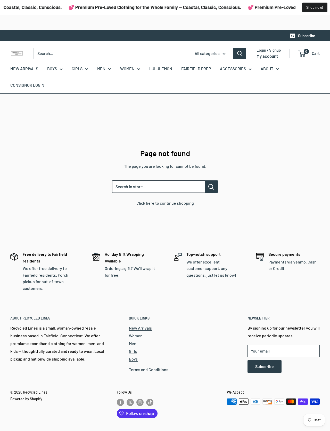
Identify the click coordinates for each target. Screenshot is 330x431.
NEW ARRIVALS (24, 68)
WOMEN (127, 68)
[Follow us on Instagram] (140, 402)
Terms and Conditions (148, 369)
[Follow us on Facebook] (120, 402)
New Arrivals (140, 327)
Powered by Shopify (26, 399)
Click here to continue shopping (165, 203)
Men (132, 343)
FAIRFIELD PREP (196, 68)
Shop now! (314, 7)
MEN (101, 68)
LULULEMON (160, 68)
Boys (133, 358)
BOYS (52, 68)
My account (267, 56)
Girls (133, 351)
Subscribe (306, 35)
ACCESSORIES (233, 68)
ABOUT (267, 68)
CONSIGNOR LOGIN (27, 85)
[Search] (239, 53)
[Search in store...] (211, 186)
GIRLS (77, 68)
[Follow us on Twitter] (130, 402)
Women (136, 335)
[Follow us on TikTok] (149, 402)
